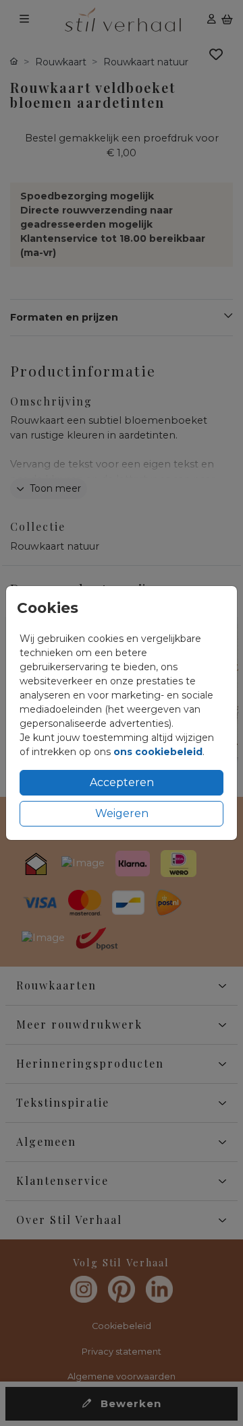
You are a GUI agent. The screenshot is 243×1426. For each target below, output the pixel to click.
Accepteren (122, 782)
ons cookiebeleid (157, 752)
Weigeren (121, 813)
